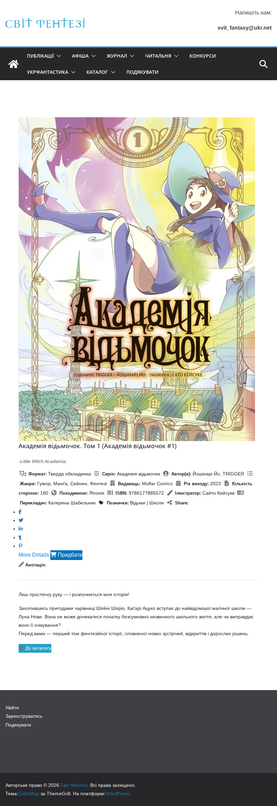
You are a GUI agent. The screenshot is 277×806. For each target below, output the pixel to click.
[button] (57, 56)
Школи (156, 502)
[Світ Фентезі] (13, 64)
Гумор (44, 483)
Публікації (40, 56)
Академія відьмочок (138, 473)
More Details (34, 555)
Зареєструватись (24, 716)
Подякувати (142, 72)
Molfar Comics (157, 483)
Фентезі (98, 483)
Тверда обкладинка (69, 473)
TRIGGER (233, 473)
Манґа (60, 483)
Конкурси (203, 56)
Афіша (80, 56)
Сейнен (78, 483)
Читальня (158, 56)
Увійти (12, 707)
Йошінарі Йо (206, 473)
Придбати (69, 555)
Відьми (137, 502)
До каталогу (37, 648)
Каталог (97, 72)
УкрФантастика (47, 72)
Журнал (117, 56)
